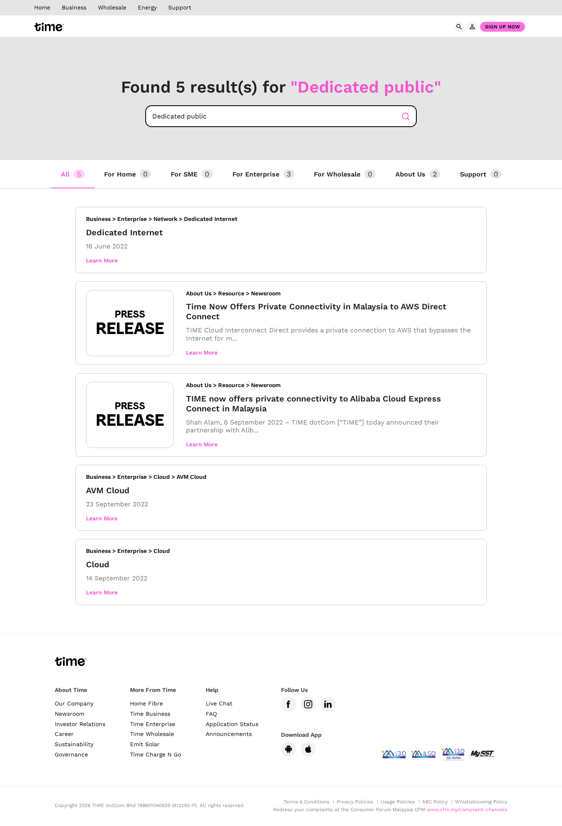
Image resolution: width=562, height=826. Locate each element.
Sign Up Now (502, 27)
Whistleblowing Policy (481, 802)
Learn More (102, 260)
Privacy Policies (355, 802)
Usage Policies (398, 802)
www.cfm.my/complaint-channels (467, 809)
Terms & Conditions (306, 802)
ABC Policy (435, 802)
